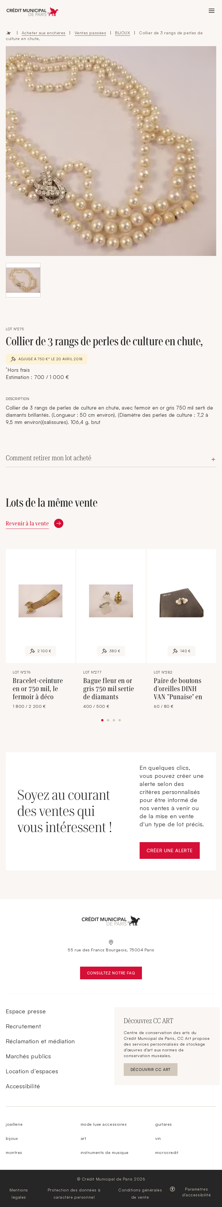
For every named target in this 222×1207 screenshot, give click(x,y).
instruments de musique (105, 1152)
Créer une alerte (173, 852)
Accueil (9, 33)
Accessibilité (23, 1086)
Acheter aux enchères (44, 32)
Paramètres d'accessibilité (196, 1192)
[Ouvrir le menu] (211, 10)
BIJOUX (122, 32)
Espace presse (26, 1011)
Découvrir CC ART (154, 1070)
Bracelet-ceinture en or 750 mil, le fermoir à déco (38, 689)
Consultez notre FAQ (114, 974)
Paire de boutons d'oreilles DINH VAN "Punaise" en (178, 689)
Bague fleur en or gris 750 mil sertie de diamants (108, 689)
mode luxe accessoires (104, 1124)
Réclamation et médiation (40, 1041)
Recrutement (23, 1026)
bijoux (12, 1138)
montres (14, 1152)
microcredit (166, 1152)
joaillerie (14, 1124)
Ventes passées (90, 32)
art (83, 1138)
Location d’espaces (32, 1071)
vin (158, 1138)
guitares (163, 1124)
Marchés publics (28, 1056)
